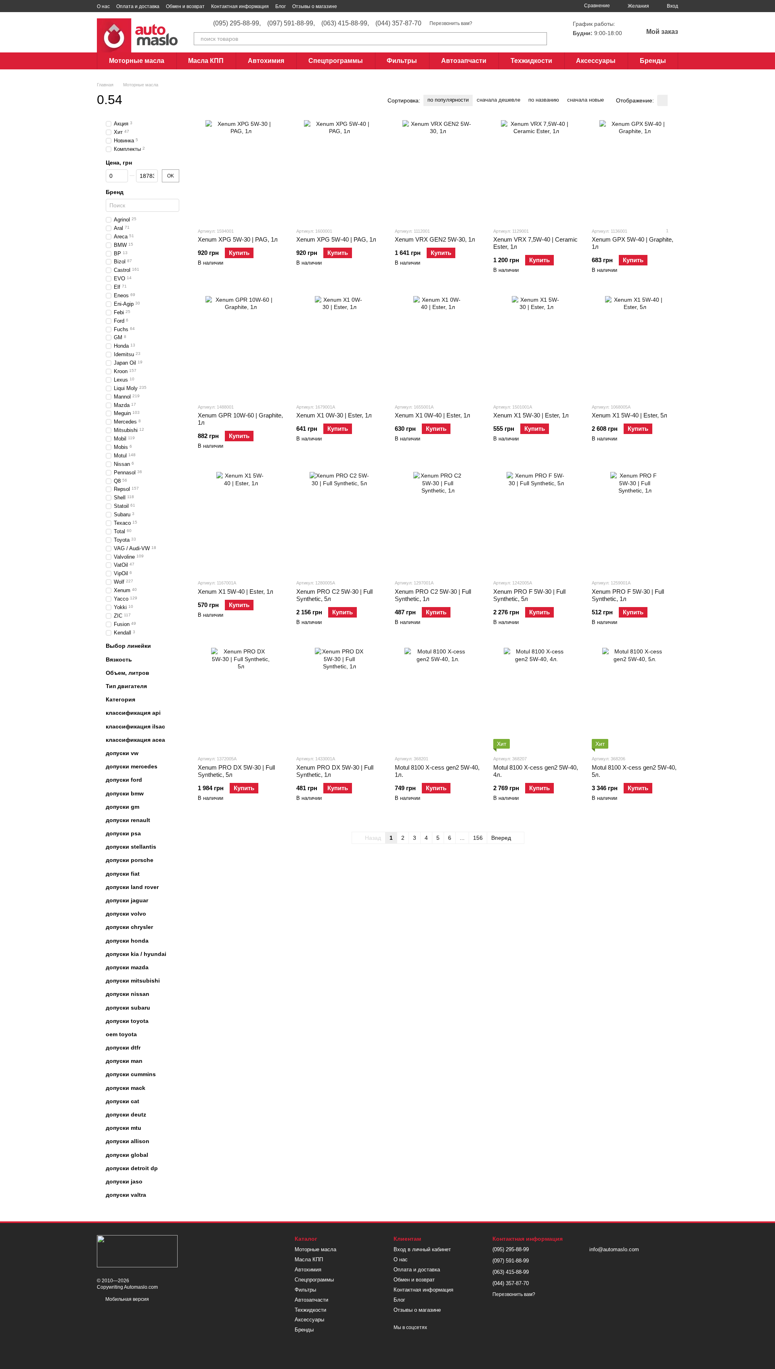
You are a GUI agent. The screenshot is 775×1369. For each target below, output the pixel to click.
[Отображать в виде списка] (673, 100)
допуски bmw (125, 793)
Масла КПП (206, 60)
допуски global (127, 1155)
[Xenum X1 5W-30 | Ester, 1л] (536, 346)
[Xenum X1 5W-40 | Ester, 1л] (241, 522)
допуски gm (122, 806)
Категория (120, 699)
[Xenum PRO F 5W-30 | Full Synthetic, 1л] (635, 522)
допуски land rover (132, 887)
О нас (103, 6)
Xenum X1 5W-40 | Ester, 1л (235, 591)
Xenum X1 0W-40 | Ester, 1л (432, 415)
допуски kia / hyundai (136, 954)
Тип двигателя (126, 686)
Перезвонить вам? (450, 23)
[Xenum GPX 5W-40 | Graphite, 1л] (635, 170)
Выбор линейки (128, 646)
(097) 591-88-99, (291, 23)
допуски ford (124, 780)
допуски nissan (127, 994)
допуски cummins (131, 1074)
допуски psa (123, 833)
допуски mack (125, 1088)
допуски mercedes (131, 766)
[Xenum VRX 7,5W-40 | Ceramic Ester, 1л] (536, 170)
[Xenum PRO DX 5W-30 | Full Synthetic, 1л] (339, 698)
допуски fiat (123, 873)
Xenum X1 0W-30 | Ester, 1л (334, 415)
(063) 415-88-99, (345, 23)
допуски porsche (129, 860)
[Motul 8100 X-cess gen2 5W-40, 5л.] (635, 698)
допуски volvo (126, 913)
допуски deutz (126, 1114)
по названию (543, 100)
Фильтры (402, 60)
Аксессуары (596, 60)
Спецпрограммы (335, 60)
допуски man (124, 1061)
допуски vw (122, 753)
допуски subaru (128, 1007)
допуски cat (122, 1101)
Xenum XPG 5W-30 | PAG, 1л (238, 239)
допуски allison (127, 1141)
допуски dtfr (123, 1047)
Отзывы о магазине (314, 6)
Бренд (115, 192)
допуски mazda (127, 967)
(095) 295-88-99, (237, 23)
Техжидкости (531, 60)
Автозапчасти (463, 60)
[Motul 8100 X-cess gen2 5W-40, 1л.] (438, 698)
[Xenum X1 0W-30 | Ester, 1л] (339, 346)
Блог (280, 6)
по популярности (448, 100)
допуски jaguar (127, 900)
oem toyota (121, 1034)
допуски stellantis (131, 846)
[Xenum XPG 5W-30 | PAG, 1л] (241, 170)
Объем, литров (127, 673)
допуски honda (127, 940)
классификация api (133, 713)
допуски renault (128, 820)
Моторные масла (136, 60)
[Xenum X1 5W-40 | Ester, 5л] (635, 346)
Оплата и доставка (137, 6)
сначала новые (585, 100)
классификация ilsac (135, 726)
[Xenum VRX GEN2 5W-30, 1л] (438, 170)
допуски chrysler (129, 927)
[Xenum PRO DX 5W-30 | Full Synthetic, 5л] (241, 698)
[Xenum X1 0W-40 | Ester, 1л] (438, 346)
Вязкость (119, 659)
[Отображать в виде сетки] (662, 100)
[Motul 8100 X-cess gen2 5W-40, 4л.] (536, 698)
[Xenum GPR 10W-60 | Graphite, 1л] (241, 346)
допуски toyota (127, 1021)
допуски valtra (126, 1195)
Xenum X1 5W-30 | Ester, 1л (531, 415)
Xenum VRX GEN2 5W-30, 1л (435, 239)
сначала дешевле (498, 100)
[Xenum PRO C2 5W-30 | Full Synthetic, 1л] (438, 522)
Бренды (653, 60)
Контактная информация (240, 6)
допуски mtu (123, 1128)
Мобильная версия (126, 1299)
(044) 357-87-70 (398, 23)
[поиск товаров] (540, 38)
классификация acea (135, 740)
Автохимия (266, 60)
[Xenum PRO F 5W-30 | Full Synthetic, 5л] (536, 522)
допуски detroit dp (132, 1168)
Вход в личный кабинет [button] (422, 1249)
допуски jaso (124, 1181)
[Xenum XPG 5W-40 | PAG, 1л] (339, 170)
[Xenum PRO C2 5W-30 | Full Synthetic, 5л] (339, 522)
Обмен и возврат (185, 6)
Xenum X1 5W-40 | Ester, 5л (629, 415)
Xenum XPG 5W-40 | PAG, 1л (336, 239)
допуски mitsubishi (133, 980)
